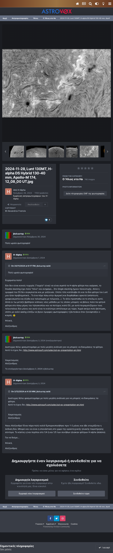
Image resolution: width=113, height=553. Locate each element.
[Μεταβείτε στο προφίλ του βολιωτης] (8, 235)
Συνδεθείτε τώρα (81, 493)
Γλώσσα (39, 524)
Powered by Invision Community (56, 526)
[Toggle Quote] (9, 266)
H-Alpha (21, 190)
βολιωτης (18, 233)
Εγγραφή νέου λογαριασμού (32, 493)
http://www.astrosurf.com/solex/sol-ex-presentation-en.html (52, 350)
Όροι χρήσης (5, 549)
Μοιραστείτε (15, 204)
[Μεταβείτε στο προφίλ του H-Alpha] (8, 191)
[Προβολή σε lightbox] (56, 83)
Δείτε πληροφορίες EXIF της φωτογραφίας (85, 193)
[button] (5, 151)
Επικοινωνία (63, 524)
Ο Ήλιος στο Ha (73, 179)
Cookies (74, 524)
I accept (105, 547)
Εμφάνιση (50, 524)
